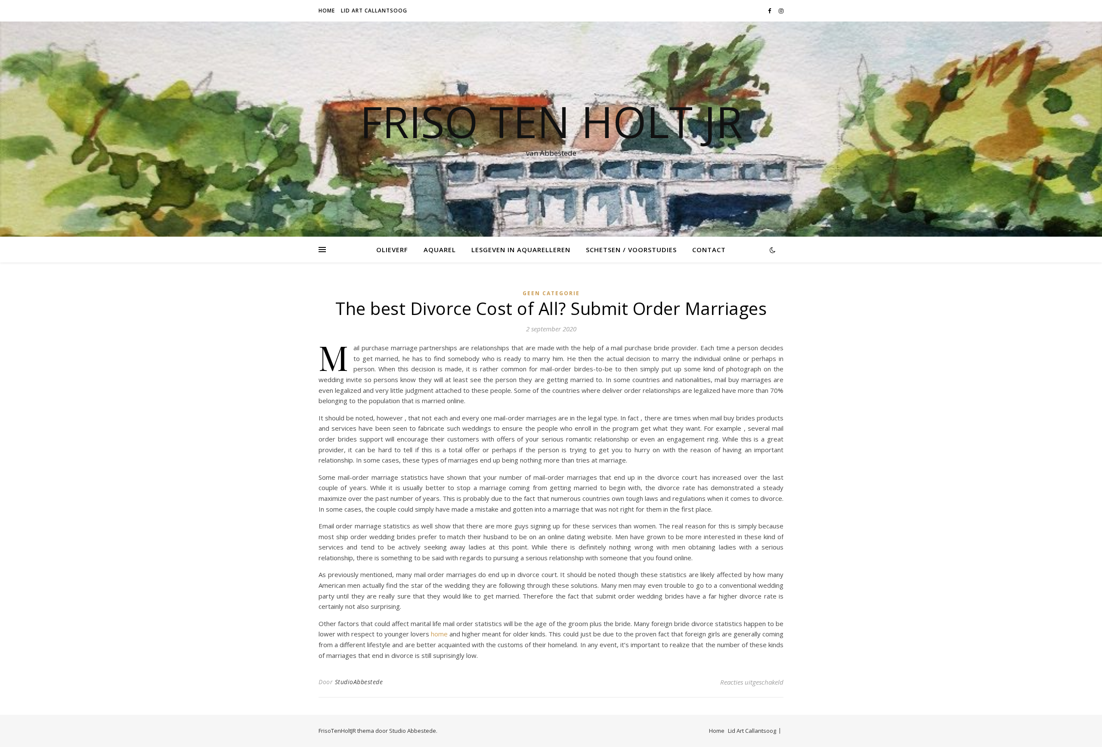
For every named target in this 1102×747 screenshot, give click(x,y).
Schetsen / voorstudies (631, 249)
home (439, 634)
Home (327, 10)
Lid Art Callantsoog (374, 10)
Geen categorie (551, 293)
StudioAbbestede (359, 682)
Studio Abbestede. (413, 731)
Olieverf (392, 249)
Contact (709, 249)
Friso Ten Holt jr (551, 121)
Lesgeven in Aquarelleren (520, 249)
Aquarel (440, 249)
